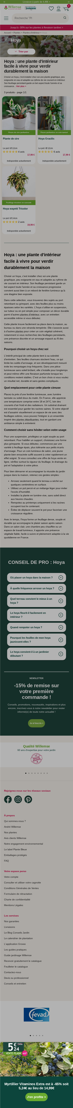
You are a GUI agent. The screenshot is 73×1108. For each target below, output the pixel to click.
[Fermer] (67, 1048)
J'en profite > (36, 1097)
